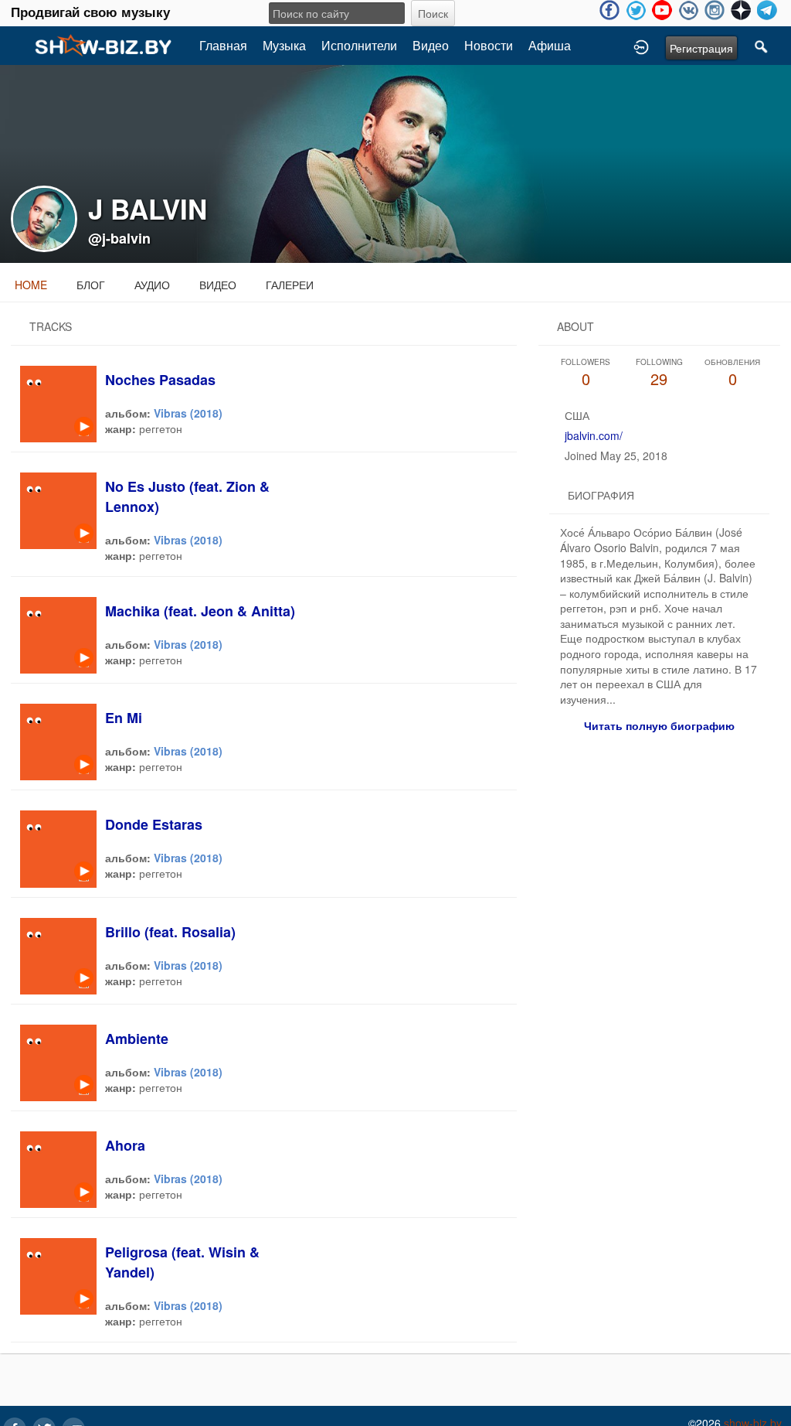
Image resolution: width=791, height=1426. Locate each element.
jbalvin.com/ (594, 435)
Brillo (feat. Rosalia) (170, 932)
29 (659, 373)
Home (31, 284)
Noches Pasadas (160, 380)
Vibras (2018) (188, 413)
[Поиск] (761, 45)
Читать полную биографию (659, 725)
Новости (488, 45)
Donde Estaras (153, 824)
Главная (223, 45)
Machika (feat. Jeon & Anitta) (200, 611)
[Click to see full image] (395, 162)
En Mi (123, 718)
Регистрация (701, 48)
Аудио (152, 284)
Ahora (125, 1145)
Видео (430, 45)
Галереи (290, 284)
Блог (90, 284)
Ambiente (136, 1039)
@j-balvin (119, 238)
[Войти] (641, 45)
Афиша (549, 45)
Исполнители (359, 45)
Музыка (284, 45)
